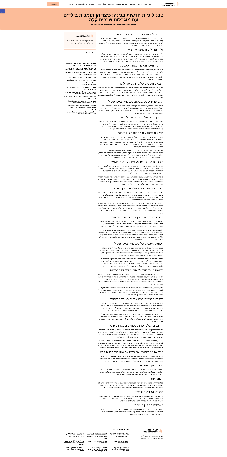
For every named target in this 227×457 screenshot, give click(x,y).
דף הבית (133, 24)
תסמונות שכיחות (121, 4)
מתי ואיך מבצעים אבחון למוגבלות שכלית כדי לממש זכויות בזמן (120, 449)
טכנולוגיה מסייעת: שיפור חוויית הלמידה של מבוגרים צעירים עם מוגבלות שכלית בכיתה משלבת (82, 107)
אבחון (99, 4)
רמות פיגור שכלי (108, 4)
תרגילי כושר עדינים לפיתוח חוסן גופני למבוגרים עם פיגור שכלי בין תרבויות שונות (97, 449)
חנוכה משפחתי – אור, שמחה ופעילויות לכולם (81, 80)
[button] (2, 11)
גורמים (140, 4)
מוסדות (91, 4)
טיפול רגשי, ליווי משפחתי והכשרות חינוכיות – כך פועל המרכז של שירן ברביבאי (75, 434)
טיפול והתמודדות (81, 4)
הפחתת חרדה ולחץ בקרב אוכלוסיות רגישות (82, 77)
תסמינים (132, 4)
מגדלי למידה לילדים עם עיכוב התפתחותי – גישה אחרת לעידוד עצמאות (74, 442)
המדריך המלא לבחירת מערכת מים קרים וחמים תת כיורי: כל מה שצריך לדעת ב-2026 (119, 434)
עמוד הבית (148, 4)
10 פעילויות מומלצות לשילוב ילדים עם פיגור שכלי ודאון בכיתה (75, 449)
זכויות (71, 4)
